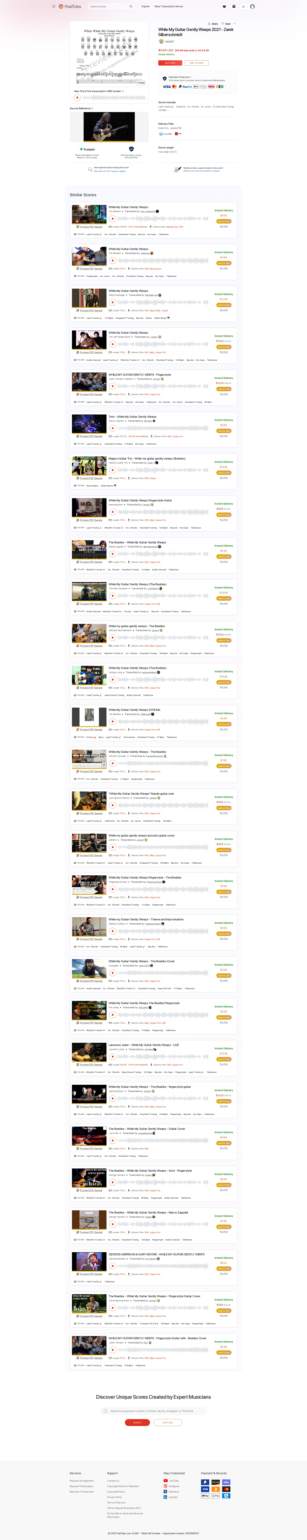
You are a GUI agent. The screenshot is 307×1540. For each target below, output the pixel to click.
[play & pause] (77, 97)
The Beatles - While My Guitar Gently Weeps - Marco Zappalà (148, 1212)
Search (137, 1422)
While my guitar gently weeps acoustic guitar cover (142, 835)
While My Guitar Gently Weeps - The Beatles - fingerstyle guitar (150, 1087)
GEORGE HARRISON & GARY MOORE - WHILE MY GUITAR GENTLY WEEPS (157, 1254)
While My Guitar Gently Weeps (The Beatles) (138, 584)
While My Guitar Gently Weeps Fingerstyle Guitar (140, 500)
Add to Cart (197, 63)
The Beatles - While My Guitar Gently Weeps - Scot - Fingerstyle (150, 1170)
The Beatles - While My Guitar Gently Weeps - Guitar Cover (147, 1129)
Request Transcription (82, 1486)
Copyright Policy (116, 1491)
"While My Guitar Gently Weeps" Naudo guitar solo (141, 793)
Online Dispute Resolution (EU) (124, 1508)
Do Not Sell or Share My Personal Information (125, 1515)
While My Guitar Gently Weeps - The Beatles (137, 752)
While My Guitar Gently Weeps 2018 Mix (134, 710)
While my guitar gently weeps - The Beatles (137, 626)
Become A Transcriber (82, 1491)
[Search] (131, 6)
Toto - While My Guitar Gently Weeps (133, 417)
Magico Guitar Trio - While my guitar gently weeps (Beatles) (147, 458)
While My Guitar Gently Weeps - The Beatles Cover (142, 961)
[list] (243, 6)
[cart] (233, 6)
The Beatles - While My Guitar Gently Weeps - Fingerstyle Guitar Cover (154, 1296)
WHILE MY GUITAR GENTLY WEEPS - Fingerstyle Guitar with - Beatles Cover (158, 1338)
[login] (252, 6)
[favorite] (224, 6)
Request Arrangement (82, 1480)
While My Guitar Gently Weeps (128, 207)
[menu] (54, 6)
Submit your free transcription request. (201, 171)
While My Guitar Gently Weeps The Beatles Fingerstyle (144, 1003)
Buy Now (170, 63)
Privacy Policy (114, 1497)
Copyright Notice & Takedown (123, 1486)
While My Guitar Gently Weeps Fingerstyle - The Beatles (145, 877)
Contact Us (113, 1480)
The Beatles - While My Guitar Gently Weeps (137, 542)
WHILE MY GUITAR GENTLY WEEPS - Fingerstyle (140, 375)
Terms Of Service (116, 1502)
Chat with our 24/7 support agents (110, 171)
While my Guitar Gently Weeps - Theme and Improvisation (146, 919)
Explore (168, 1422)
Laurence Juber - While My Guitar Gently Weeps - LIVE (144, 1045)
